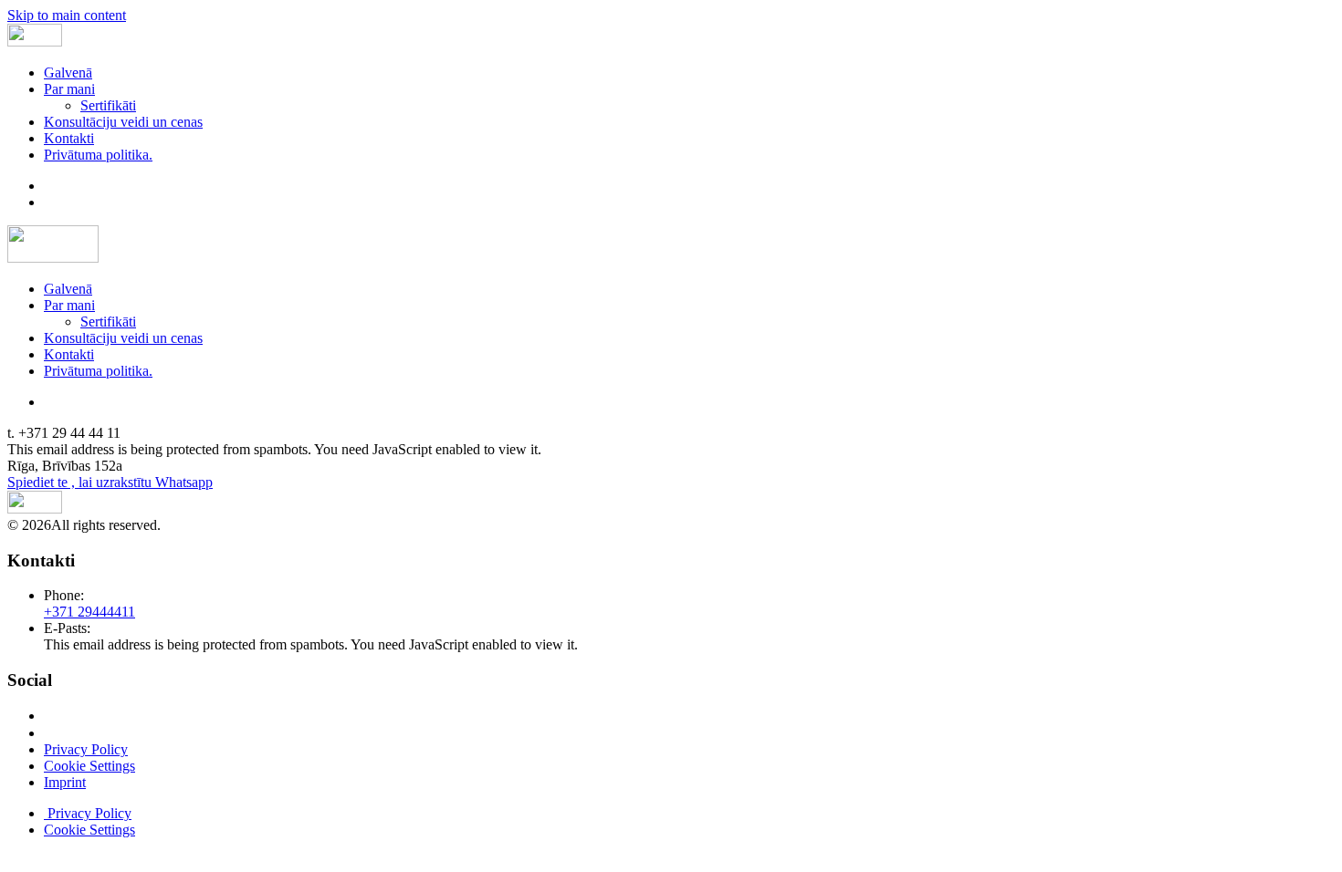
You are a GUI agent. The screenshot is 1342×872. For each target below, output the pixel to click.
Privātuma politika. (98, 154)
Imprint (65, 782)
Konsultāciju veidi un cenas (123, 122)
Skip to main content (66, 15)
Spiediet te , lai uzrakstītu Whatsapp (110, 482)
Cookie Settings (89, 765)
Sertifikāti (108, 105)
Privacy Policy (86, 749)
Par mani (69, 89)
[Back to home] (34, 41)
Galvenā (68, 72)
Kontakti (69, 138)
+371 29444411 (89, 611)
